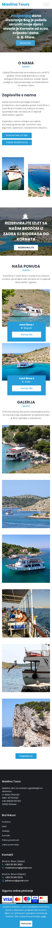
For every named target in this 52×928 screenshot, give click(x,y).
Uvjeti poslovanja (10, 844)
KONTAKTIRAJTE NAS (17, 135)
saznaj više (25, 42)
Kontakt (6, 835)
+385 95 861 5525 (14, 877)
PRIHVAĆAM (26, 924)
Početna (6, 821)
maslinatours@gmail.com (18, 867)
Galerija (5, 831)
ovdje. (43, 916)
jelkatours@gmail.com (17, 880)
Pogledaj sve (26, 756)
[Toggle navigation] (46, 4)
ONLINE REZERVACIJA (17, 142)
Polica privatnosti (10, 840)
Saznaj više (27, 334)
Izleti (4, 826)
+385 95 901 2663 (13, 864)
